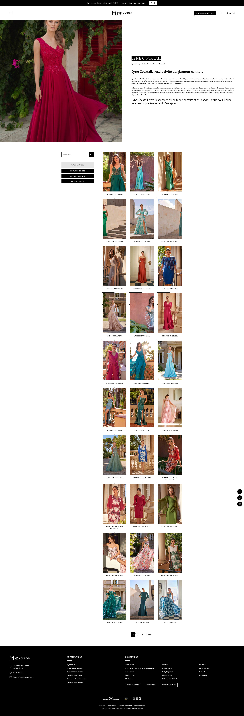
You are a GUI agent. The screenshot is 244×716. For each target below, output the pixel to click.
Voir (153, 3)
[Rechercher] (91, 154)
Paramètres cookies (139, 705)
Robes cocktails (150, 685)
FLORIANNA (204, 668)
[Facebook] (227, 13)
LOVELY (202, 672)
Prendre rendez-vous (204, 13)
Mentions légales (111, 705)
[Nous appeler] (239, 497)
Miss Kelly (203, 675)
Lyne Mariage (72, 665)
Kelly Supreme (167, 672)
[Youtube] (233, 13)
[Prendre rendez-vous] (239, 504)
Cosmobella (129, 665)
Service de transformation (77, 679)
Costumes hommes (77, 171)
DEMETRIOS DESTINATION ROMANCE (140, 668)
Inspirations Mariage (75, 668)
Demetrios (203, 665)
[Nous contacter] (239, 491)
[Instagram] (230, 13)
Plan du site (102, 705)
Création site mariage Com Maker (133, 708)
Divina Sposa (167, 668)
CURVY (165, 665)
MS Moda (128, 679)
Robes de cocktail (77, 176)
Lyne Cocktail (130, 675)
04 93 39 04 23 (18, 673)
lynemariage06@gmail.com (23, 677)
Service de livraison (74, 675)
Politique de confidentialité (125, 705)
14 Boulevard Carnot (21, 665)
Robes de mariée (77, 181)
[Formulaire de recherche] (221, 13)
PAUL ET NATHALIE (169, 679)
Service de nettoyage (75, 682)
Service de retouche (74, 672)
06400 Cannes (18, 668)
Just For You (129, 672)
